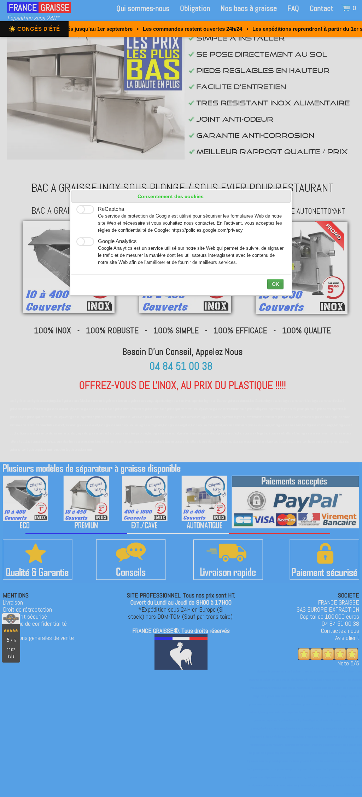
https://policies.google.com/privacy (207, 230)
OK (275, 284)
